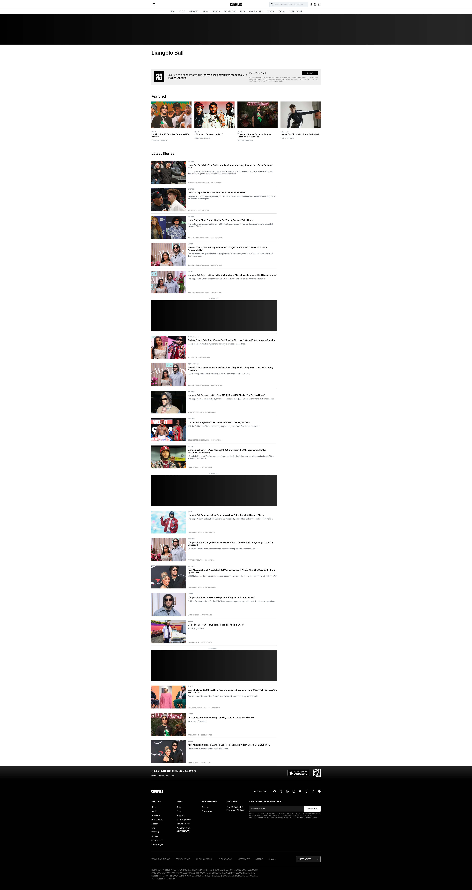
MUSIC (205, 11)
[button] (308, 859)
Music (153, 132)
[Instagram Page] (294, 791)
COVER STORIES (256, 11)
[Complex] (236, 4)
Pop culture (156, 819)
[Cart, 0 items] (319, 4)
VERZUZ (270, 11)
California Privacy (204, 859)
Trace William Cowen (197, 707)
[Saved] (310, 4)
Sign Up (310, 73)
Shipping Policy (184, 819)
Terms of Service (272, 81)
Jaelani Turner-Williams (198, 238)
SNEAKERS (193, 11)
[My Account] (314, 4)
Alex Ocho (192, 358)
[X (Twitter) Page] (281, 791)
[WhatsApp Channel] (287, 791)
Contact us (207, 811)
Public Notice (225, 859)
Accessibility (243, 859)
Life (153, 828)
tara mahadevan (195, 532)
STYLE (182, 11)
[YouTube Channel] (300, 791)
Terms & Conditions (160, 859)
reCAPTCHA (306, 79)
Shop (179, 807)
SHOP (172, 11)
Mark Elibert (193, 467)
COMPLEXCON (296, 11)
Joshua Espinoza (195, 412)
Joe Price (191, 210)
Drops (179, 811)
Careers (205, 807)
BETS (242, 11)
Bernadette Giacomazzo (198, 183)
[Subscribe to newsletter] (312, 809)
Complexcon (157, 840)
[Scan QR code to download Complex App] (317, 773)
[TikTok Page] (313, 791)
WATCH (282, 11)
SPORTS (216, 11)
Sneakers (284, 132)
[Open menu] (153, 4)
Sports (154, 824)
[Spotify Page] (319, 791)
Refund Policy (183, 824)
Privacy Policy (257, 81)
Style (153, 807)
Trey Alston (193, 642)
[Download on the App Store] (298, 773)
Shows (154, 836)
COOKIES (272, 859)
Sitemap (259, 859)
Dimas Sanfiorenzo (159, 141)
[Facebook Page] (274, 791)
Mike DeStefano (287, 138)
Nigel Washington (245, 141)
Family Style (157, 844)
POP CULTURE (230, 11)
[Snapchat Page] (306, 791)
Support (180, 815)
